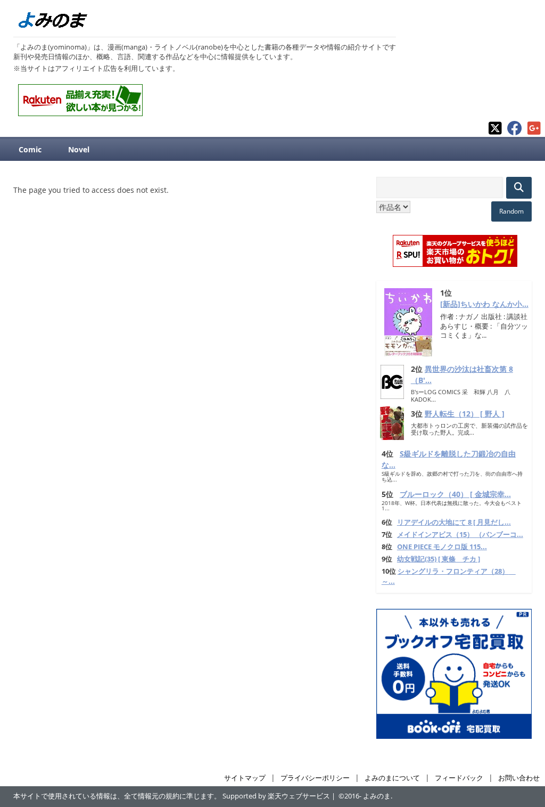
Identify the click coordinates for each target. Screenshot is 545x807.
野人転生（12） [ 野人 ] (465, 414)
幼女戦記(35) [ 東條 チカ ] (438, 559)
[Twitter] (495, 132)
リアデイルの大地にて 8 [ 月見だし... (454, 522)
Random (511, 211)
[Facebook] (515, 132)
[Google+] (534, 132)
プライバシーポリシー (315, 777)
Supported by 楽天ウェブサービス (276, 796)
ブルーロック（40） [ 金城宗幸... (455, 494)
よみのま (377, 796)
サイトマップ (245, 777)
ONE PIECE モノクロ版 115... (442, 546)
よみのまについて (392, 777)
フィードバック (459, 777)
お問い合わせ (519, 777)
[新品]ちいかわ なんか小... (484, 304)
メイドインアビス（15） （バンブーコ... (460, 534)
